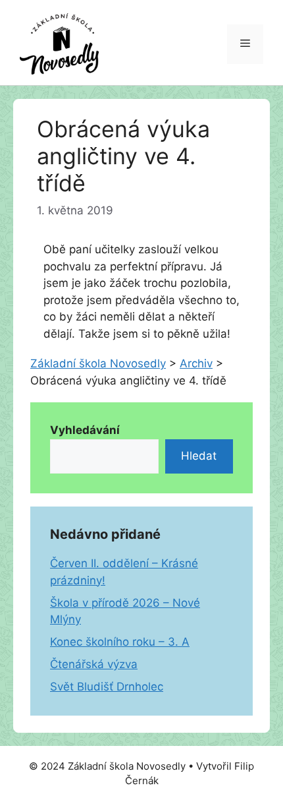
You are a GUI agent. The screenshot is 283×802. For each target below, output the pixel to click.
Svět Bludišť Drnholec (106, 686)
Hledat (199, 455)
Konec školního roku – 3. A (120, 641)
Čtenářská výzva (94, 664)
